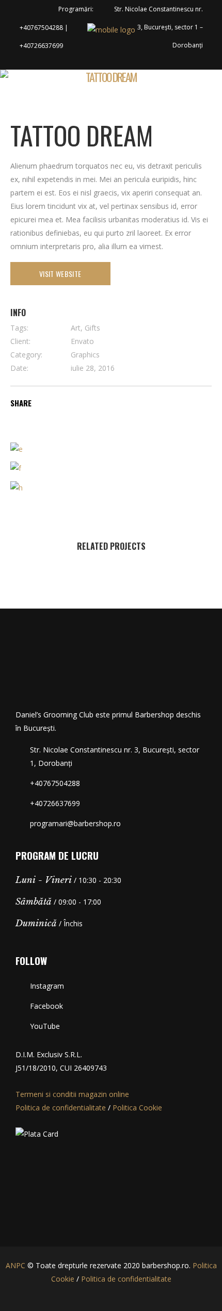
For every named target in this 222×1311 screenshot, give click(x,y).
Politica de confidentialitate (60, 1107)
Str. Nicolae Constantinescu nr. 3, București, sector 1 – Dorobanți (158, 27)
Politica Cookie (137, 1107)
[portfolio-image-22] (16, 486)
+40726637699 (41, 45)
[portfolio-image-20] (16, 448)
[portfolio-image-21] (15, 467)
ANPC (15, 1265)
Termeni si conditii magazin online (72, 1094)
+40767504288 (41, 27)
